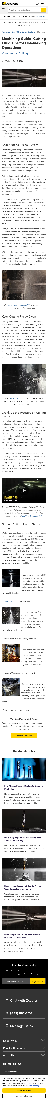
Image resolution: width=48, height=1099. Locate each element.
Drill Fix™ (13, 601)
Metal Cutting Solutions (26, 32)
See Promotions (40, 16)
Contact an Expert (24, 735)
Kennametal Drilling (15, 53)
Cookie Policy (34, 1085)
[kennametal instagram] (19, 1064)
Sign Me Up (37, 981)
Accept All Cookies (24, 1090)
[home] (9, 3)
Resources (6, 32)
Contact (43, 3)
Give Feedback (11, 1071)
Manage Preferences (24, 1096)
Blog (13, 32)
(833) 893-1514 (21, 1012)
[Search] (43, 10)
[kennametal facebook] (4, 1064)
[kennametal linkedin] (9, 1064)
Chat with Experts (23, 1000)
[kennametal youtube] (14, 1064)
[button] (24, 490)
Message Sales (21, 1025)
